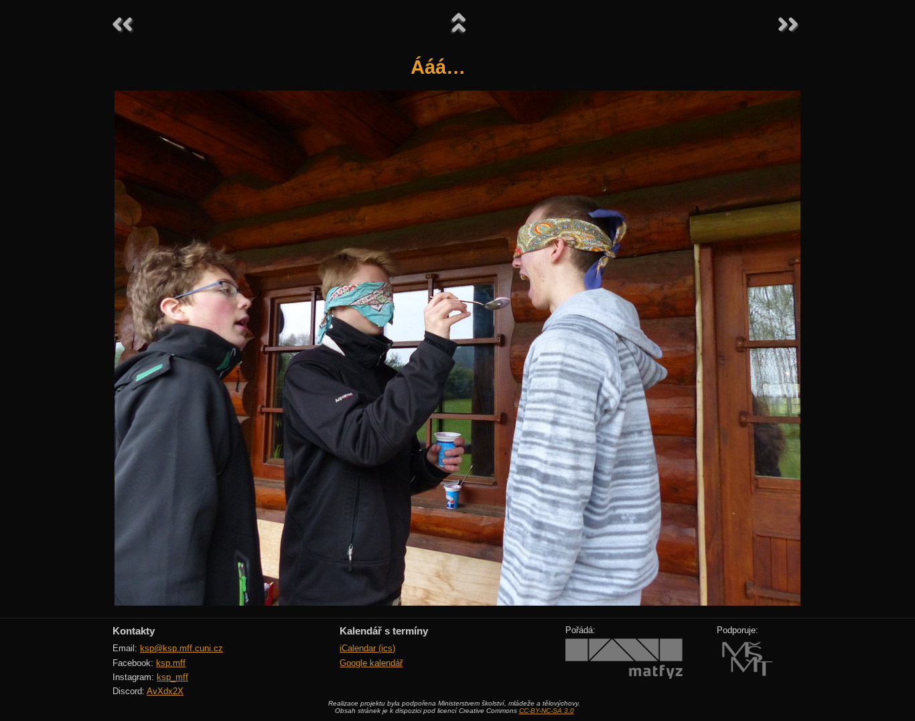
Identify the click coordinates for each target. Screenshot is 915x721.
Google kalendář (371, 663)
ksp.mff (171, 663)
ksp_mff (172, 677)
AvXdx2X (165, 691)
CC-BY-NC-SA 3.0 (546, 710)
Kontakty (134, 630)
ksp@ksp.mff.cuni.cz (181, 648)
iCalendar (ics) (367, 648)
